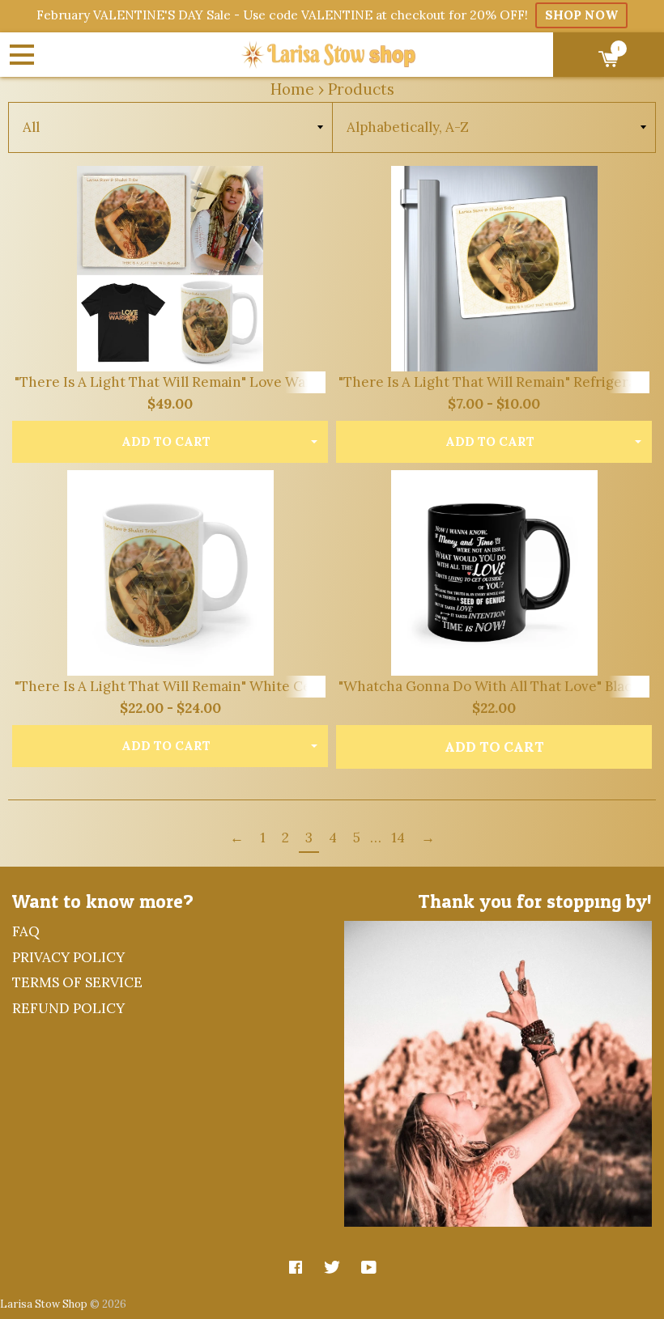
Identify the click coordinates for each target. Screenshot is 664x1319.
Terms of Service (77, 982)
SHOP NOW (581, 15)
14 (398, 837)
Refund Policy (68, 1008)
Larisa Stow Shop (43, 1303)
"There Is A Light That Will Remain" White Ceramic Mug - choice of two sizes (266, 686)
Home (292, 89)
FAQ (26, 931)
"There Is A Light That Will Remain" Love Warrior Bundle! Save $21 (231, 382)
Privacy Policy (68, 957)
